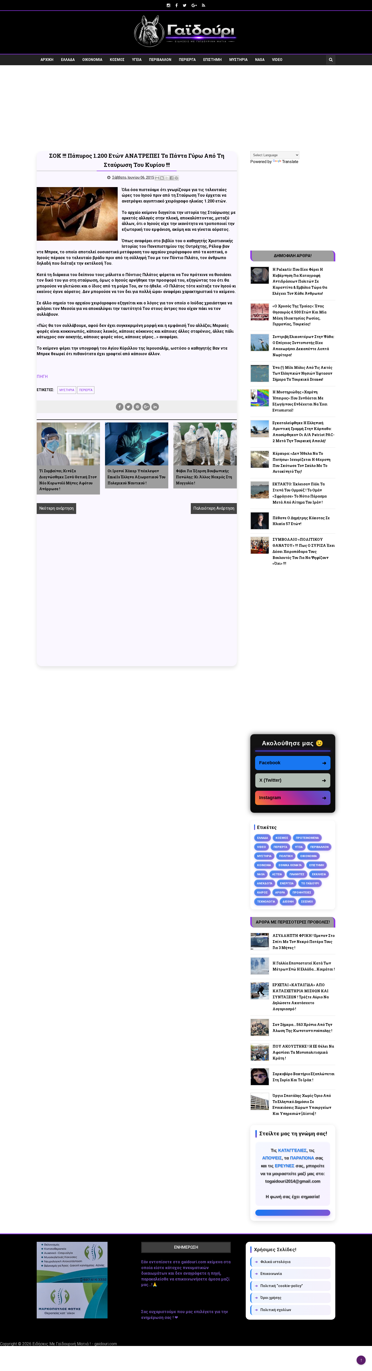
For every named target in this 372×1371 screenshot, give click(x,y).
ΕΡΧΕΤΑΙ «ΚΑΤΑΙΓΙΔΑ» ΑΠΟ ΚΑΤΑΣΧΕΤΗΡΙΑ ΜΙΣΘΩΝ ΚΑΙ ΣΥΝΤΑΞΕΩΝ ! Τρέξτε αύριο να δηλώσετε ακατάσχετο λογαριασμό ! (301, 996)
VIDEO (277, 60)
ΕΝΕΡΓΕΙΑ (287, 883)
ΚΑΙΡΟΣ (262, 892)
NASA (259, 60)
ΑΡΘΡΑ (280, 892)
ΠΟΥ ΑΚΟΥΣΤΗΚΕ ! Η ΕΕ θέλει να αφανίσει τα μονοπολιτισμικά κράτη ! (303, 1052)
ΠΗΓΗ (42, 376)
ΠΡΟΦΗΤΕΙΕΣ (302, 892)
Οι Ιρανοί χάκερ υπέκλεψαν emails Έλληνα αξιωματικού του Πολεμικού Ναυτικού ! (137, 476)
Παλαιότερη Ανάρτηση (213, 508)
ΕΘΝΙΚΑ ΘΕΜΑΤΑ (290, 865)
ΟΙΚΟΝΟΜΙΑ (92, 60)
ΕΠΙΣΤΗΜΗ (212, 60)
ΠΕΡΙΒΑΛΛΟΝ (160, 60)
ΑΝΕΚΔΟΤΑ (264, 883)
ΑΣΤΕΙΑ (277, 874)
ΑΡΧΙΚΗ (46, 60)
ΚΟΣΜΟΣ (117, 60)
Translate (290, 161)
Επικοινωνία (268, 1274)
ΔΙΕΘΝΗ (288, 901)
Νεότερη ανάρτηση (56, 508)
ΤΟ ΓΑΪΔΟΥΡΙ (310, 883)
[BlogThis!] (161, 178)
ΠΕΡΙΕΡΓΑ (187, 60)
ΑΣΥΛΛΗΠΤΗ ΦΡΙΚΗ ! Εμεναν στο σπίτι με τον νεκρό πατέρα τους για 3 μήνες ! (304, 941)
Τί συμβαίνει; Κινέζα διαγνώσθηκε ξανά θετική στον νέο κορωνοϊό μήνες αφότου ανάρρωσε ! (68, 479)
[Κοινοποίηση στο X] (166, 178)
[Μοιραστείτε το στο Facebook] (171, 178)
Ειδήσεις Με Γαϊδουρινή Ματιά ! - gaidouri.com (74, 1343)
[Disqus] (137, 595)
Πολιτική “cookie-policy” (279, 1286)
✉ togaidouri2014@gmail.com (292, 1213)
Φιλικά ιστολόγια (273, 1262)
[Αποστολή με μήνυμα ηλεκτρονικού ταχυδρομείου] (157, 178)
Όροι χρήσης (268, 1298)
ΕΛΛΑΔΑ (68, 60)
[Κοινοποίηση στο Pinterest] (176, 178)
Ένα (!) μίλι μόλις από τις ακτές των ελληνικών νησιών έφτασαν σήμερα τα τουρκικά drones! (302, 373)
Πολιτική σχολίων (273, 1310)
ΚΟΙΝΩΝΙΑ (264, 865)
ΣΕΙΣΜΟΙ (307, 901)
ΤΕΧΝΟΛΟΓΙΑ (266, 901)
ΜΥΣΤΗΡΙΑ (238, 60)
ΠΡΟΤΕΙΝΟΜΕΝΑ (307, 838)
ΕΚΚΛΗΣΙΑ (319, 874)
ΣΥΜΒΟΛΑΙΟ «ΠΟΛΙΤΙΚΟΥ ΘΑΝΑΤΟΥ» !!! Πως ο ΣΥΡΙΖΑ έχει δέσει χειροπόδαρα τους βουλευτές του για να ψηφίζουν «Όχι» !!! (304, 551)
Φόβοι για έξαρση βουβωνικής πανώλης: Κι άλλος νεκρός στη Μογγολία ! (204, 476)
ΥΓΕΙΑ (136, 60)
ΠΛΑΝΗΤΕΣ (297, 874)
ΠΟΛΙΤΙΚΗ (286, 856)
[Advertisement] (186, 108)
